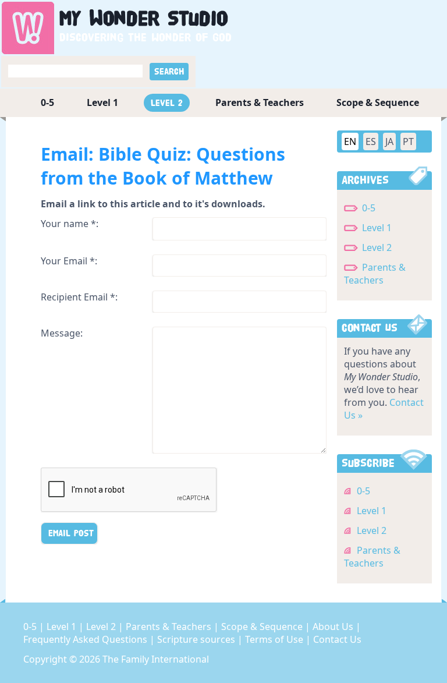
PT (408, 141)
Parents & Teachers (259, 102)
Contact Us (337, 639)
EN (350, 141)
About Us (334, 626)
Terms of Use (275, 639)
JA (389, 141)
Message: (62, 333)
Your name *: (69, 223)
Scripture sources (197, 639)
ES (371, 141)
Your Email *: (69, 260)
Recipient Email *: (79, 297)
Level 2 (167, 102)
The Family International (155, 659)
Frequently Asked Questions (86, 639)
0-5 (47, 102)
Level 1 (102, 102)
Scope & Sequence (377, 102)
